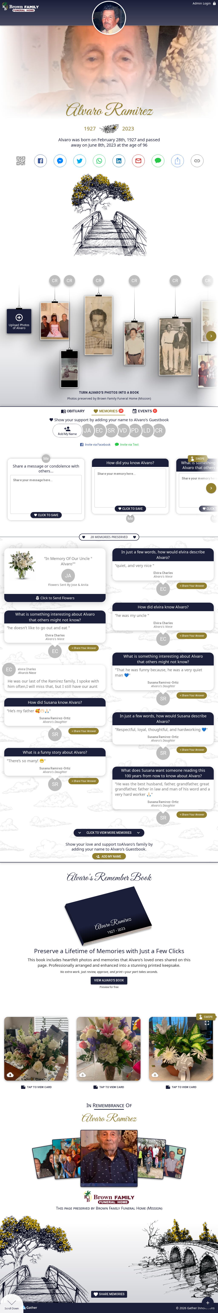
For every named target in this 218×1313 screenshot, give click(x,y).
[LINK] (197, 160)
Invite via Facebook (97, 444)
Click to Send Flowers (57, 598)
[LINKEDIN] (118, 160)
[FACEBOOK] (40, 160)
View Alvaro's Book (109, 980)
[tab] (72, 411)
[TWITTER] (79, 160)
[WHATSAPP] (99, 160)
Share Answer (85, 648)
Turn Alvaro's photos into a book (109, 392)
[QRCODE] (20, 160)
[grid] (109, 339)
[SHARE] (177, 160)
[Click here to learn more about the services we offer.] (109, 1198)
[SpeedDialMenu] (208, 1303)
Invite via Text (129, 444)
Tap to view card (39, 1087)
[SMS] (158, 160)
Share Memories (111, 1294)
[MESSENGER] (60, 160)
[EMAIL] (138, 160)
